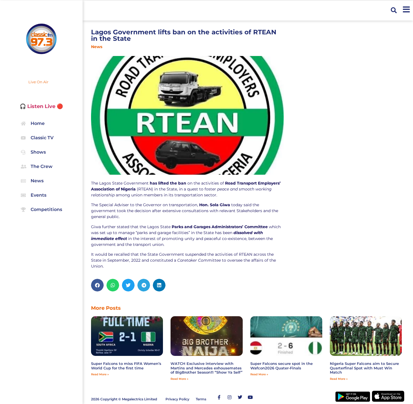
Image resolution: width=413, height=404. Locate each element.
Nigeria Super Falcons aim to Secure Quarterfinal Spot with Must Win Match (364, 367)
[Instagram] (229, 397)
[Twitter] (239, 397)
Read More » (100, 374)
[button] (393, 10)
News (96, 46)
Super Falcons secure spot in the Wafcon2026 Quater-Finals (281, 365)
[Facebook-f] (219, 397)
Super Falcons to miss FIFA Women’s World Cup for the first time (126, 365)
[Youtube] (250, 397)
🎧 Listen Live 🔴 (41, 106)
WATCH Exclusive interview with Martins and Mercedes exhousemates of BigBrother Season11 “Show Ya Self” (206, 367)
